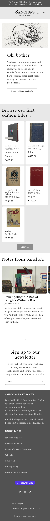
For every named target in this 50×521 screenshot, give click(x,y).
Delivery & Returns (14, 443)
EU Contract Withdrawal (16, 472)
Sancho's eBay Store (14, 438)
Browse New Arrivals (22, 91)
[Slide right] (30, 339)
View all (25, 247)
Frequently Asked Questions (18, 449)
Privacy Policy (11, 466)
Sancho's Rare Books (28, 516)
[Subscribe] (42, 382)
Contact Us (10, 461)
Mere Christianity (35, 190)
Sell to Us (9, 455)
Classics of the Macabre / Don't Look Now (12, 148)
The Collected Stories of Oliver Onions (12, 192)
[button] (5, 13)
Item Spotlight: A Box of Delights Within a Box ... (21, 298)
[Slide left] (19, 339)
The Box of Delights (36, 146)
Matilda (8, 231)
